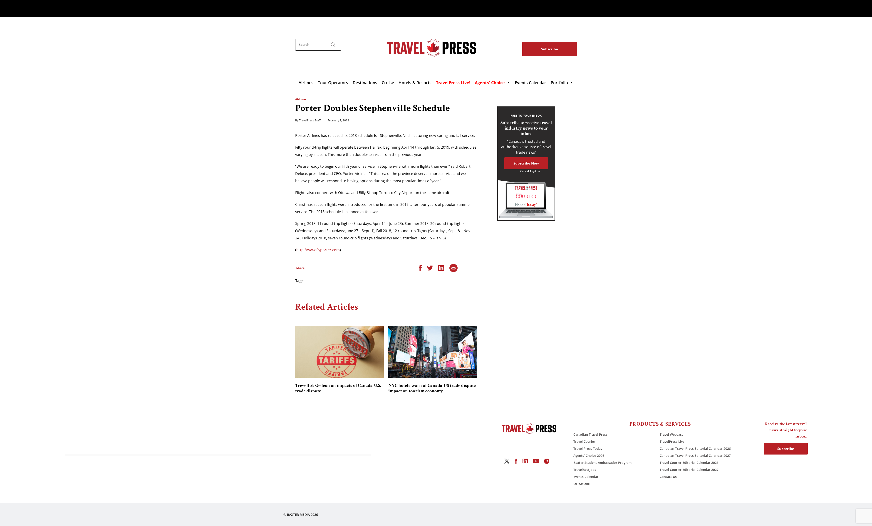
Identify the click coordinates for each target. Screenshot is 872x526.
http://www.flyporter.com (318, 249)
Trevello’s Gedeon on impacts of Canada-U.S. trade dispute (338, 388)
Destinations (365, 82)
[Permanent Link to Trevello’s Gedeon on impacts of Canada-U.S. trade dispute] (339, 352)
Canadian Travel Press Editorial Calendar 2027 (695, 455)
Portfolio (559, 82)
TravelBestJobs (584, 469)
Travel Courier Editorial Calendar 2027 (689, 469)
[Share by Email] (453, 267)
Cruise (388, 82)
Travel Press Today (587, 448)
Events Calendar (530, 82)
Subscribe (549, 49)
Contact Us (668, 476)
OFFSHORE (581, 484)
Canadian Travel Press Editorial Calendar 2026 (695, 448)
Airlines (306, 82)
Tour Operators (333, 82)
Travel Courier (584, 441)
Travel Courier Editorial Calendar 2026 (689, 462)
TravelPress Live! (672, 441)
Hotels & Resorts (415, 82)
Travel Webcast (671, 434)
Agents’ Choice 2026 (588, 455)
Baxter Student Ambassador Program (602, 462)
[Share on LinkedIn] (441, 267)
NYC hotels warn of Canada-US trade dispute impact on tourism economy (432, 388)
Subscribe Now (526, 163)
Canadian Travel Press (590, 434)
